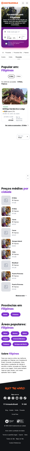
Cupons (21, 434)
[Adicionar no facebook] (5, 398)
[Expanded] (3, 53)
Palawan (15, 314)
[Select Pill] (23, 3)
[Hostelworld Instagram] (13, 398)
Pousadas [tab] (19, 57)
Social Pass (15, 414)
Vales (25, 434)
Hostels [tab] (3, 57)
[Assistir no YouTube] (17, 398)
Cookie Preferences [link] (15, 443)
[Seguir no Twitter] (9, 398)
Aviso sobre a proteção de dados (15, 430)
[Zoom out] (27, 178)
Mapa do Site (20, 439)
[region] (15, 157)
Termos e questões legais (10, 434)
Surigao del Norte (21, 344)
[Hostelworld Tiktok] (25, 398)
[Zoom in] (27, 175)
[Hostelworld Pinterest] (21, 398)
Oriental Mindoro (19, 339)
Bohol (5, 314)
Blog (6, 410)
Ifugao (5, 339)
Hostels (11, 410)
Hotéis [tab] (10, 57)
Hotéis (16, 410)
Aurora (15, 333)
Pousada (5, 106)
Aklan (5, 333)
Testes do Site (10, 439)
